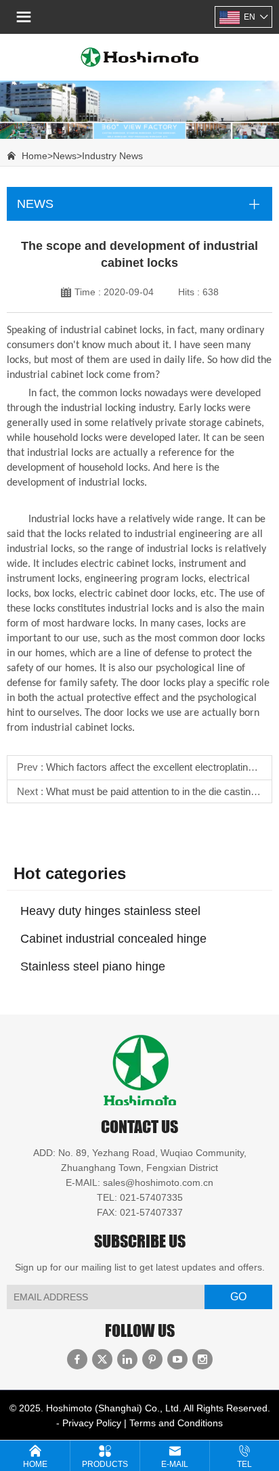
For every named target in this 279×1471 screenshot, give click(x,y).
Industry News (112, 155)
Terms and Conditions (176, 1422)
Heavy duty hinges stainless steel (110, 911)
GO (238, 1296)
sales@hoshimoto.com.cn (158, 1182)
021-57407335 (151, 1197)
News (65, 155)
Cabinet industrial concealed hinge (113, 938)
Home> (37, 155)
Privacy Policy (91, 1422)
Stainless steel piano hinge (92, 966)
